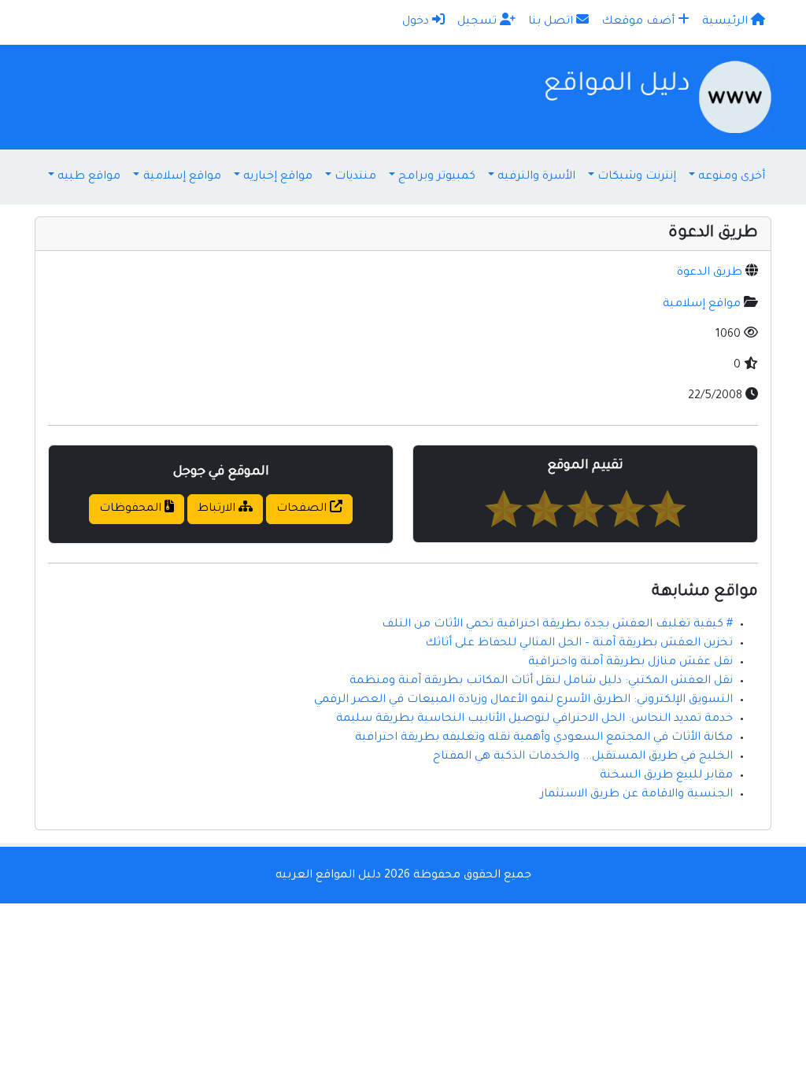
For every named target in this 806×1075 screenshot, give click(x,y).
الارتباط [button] (218, 509)
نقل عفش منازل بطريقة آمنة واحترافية (630, 662)
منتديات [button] (355, 177)
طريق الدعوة (709, 273)
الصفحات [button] (303, 509)
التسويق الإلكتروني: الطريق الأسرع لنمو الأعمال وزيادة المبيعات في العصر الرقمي (523, 700)
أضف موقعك (639, 22)
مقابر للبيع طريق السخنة (666, 776)
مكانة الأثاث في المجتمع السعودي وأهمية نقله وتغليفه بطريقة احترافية (544, 738)
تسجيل (478, 22)
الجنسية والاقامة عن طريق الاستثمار (636, 795)
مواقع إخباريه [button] (277, 177)
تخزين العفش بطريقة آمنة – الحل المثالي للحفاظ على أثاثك (579, 643)
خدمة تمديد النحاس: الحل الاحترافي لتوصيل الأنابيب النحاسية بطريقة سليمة (534, 719)
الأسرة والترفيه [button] (536, 177)
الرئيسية (726, 22)
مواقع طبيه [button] (88, 177)
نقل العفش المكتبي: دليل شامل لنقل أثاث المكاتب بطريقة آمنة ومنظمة (541, 681)
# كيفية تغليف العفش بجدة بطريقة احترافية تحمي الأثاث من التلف (557, 625)
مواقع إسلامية (702, 304)
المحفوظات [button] (132, 509)
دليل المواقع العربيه (328, 876)
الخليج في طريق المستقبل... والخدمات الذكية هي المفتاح (583, 757)
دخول (417, 22)
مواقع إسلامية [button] (182, 177)
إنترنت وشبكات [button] (636, 177)
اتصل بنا (552, 22)
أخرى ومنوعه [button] (731, 177)
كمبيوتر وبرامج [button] (436, 177)
